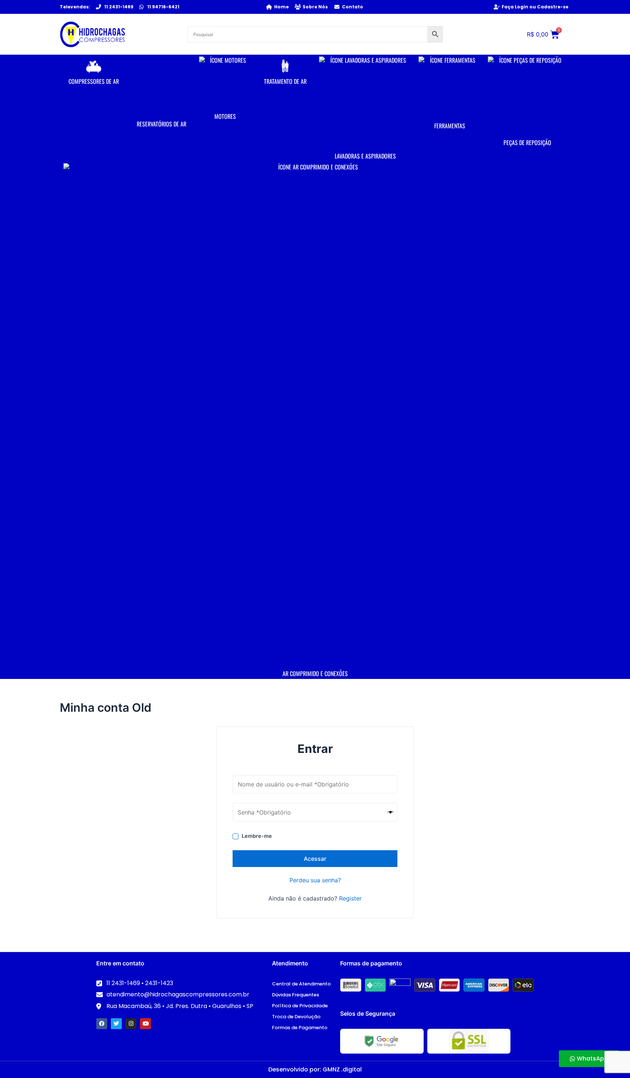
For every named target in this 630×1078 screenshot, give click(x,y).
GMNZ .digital (342, 1069)
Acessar (315, 858)
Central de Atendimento (301, 983)
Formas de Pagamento (299, 1027)
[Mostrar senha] (390, 812)
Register (350, 898)
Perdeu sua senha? (315, 880)
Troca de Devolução (296, 1016)
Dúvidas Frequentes (295, 994)
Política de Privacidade (300, 1005)
